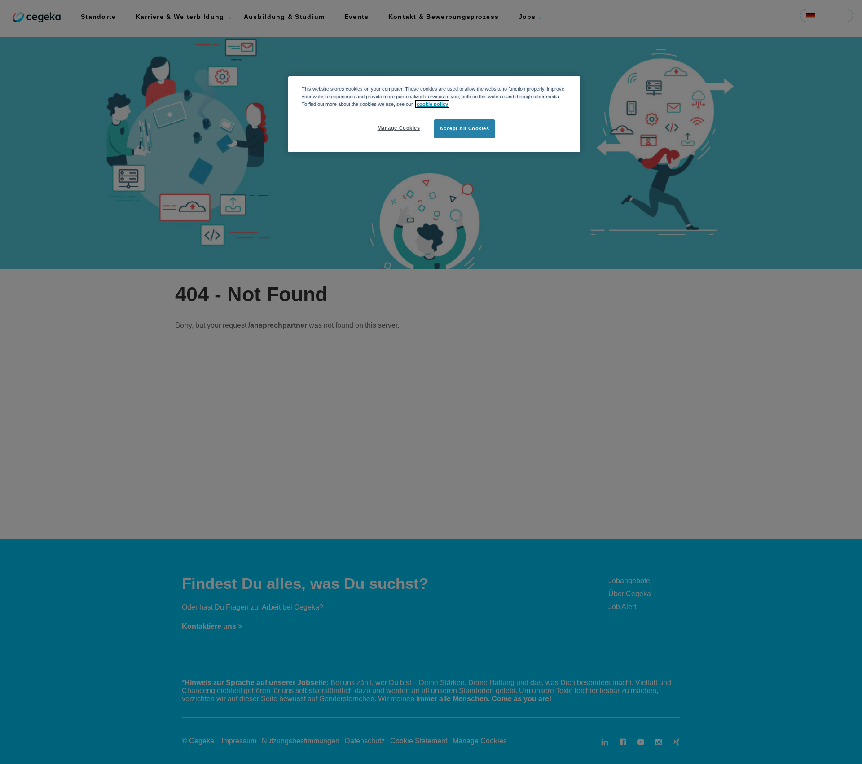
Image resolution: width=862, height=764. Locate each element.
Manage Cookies (399, 128)
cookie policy (432, 104)
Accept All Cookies (464, 128)
